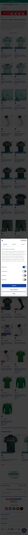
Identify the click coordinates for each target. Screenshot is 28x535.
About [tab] (22, 244)
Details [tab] (14, 244)
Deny (14, 293)
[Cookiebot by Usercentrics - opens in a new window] (20, 240)
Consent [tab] (5, 244)
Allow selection (14, 289)
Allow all (14, 285)
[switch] (24, 271)
